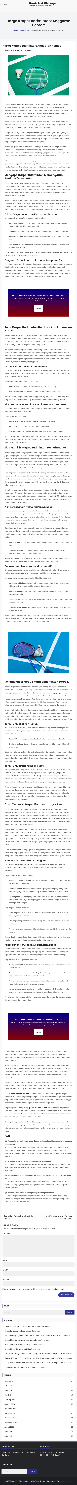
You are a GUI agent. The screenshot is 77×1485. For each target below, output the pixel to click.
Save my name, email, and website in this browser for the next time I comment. (34, 1289)
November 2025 (10, 1413)
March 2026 (9, 1395)
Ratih (18, 51)
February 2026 (10, 1400)
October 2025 (10, 1418)
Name (5, 1260)
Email (5, 1270)
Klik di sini (38, 308)
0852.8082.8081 (29, 1452)
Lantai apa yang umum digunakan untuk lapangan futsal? (26, 1326)
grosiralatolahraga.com (20, 1094)
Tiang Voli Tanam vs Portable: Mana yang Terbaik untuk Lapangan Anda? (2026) (34, 1358)
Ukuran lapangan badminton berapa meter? (21, 1345)
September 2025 (11, 1422)
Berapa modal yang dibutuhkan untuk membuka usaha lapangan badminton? (33, 1335)
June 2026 (8, 1390)
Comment (7, 1233)
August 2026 (9, 1381)
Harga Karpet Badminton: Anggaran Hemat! (32, 45)
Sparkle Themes (65, 1481)
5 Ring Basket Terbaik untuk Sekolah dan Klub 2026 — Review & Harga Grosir (34, 1363)
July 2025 (8, 1432)
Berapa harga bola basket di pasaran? (19, 1331)
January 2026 (10, 1404)
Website (6, 1279)
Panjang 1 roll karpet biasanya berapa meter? (21, 1367)
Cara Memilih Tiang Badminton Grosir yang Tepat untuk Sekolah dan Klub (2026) (35, 1354)
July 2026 (8, 1386)
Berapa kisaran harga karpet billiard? (18, 1349)
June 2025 (8, 1436)
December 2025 (10, 1409)
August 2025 (9, 1427)
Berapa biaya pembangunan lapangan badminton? (23, 1340)
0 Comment (29, 51)
